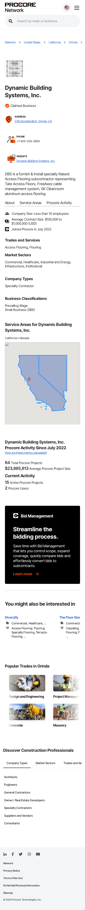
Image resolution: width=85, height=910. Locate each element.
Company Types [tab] (17, 763)
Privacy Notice (11, 870)
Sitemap (8, 892)
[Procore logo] (20, 5)
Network (14, 10)
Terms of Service (13, 878)
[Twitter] (20, 854)
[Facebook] (13, 854)
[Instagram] (29, 854)
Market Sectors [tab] (45, 763)
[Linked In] (5, 854)
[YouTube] (38, 854)
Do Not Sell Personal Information (21, 885)
